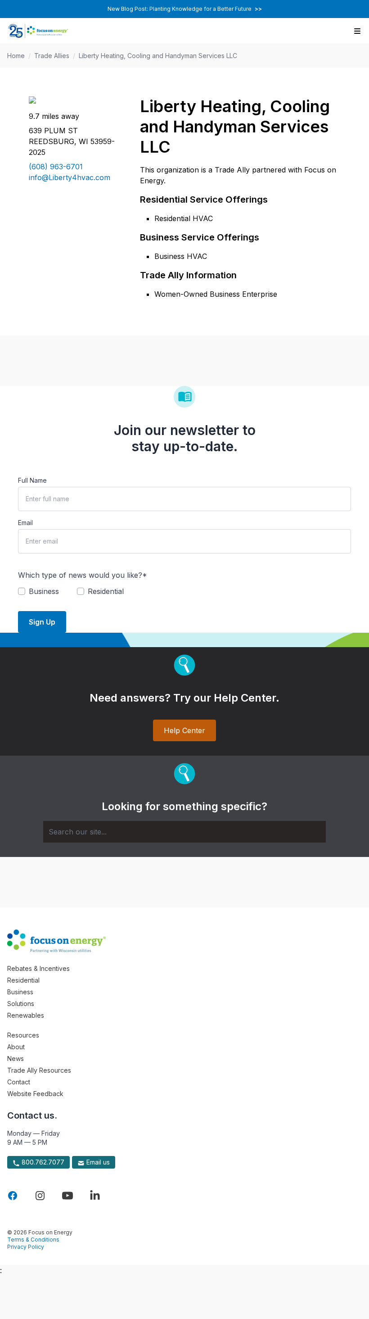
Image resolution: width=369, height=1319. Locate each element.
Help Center (184, 730)
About (16, 1047)
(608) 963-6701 (56, 166)
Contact (18, 1082)
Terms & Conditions (33, 1239)
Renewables (25, 1015)
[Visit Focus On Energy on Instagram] (40, 1195)
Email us (97, 1162)
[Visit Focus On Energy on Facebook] (12, 1195)
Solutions (20, 1003)
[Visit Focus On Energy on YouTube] (67, 1195)
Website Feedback (35, 1093)
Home (16, 55)
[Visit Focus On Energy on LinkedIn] (95, 1195)
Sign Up (42, 621)
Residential (23, 980)
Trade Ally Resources (39, 1070)
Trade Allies (51, 55)
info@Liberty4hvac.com (69, 177)
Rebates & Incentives (38, 968)
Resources (23, 1035)
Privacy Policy (25, 1246)
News (15, 1058)
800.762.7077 (42, 1162)
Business (20, 992)
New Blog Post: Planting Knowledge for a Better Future (185, 8)
